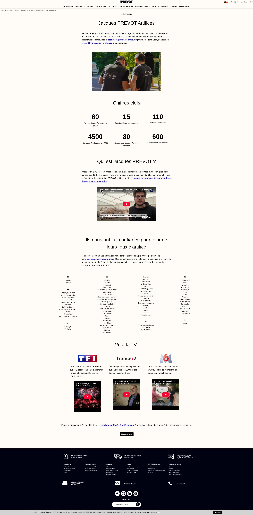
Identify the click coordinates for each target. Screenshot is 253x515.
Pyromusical (171, 468)
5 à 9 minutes (88, 6)
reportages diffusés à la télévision (117, 425)
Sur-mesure (139, 6)
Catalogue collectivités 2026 (133, 470)
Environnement (130, 468)
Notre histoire (130, 466)
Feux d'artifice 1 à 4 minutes (72, 6)
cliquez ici (159, 512)
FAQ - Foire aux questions (69, 468)
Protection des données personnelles (156, 470)
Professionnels (184, 6)
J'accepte (217, 512)
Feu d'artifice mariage (174, 472)
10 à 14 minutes (100, 6)
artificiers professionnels (120, 40)
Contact (65, 472)
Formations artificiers (110, 468)
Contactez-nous (127, 434)
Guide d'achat (67, 466)
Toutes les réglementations (91, 470)
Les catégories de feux (90, 468)
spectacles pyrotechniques (100, 259)
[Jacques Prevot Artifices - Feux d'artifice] (126, 2)
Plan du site (150, 472)
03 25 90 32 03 (181, 483)
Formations (173, 6)
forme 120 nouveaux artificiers (97, 43)
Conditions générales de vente (155, 466)
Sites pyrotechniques (131, 472)
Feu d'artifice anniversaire (174, 474)
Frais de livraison (67, 470)
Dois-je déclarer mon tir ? (90, 466)
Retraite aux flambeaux (160, 6)
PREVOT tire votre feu (111, 474)
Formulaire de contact (130, 483)
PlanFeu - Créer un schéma (112, 470)
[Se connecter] (231, 2)
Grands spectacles (126, 6)
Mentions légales (151, 468)
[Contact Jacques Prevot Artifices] (235, 2)
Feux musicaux (113, 6)
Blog (170, 466)
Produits (147, 6)
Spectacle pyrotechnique (174, 470)
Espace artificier (109, 472)
